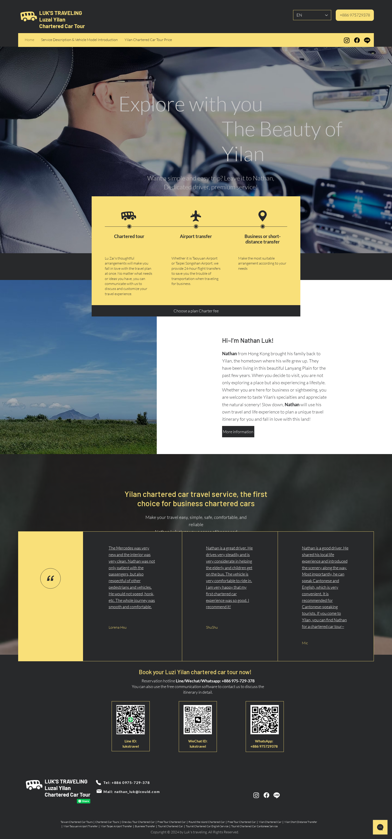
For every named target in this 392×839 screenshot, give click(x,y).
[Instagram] (346, 40)
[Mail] (99, 791)
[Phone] (98, 782)
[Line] (367, 40)
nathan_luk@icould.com (137, 791)
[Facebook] (357, 40)
